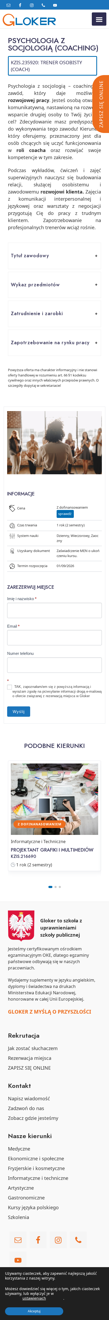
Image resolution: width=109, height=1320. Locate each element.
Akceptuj (34, 1311)
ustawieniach (34, 1298)
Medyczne (19, 1149)
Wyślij (19, 711)
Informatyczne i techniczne (38, 1178)
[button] (54, 256)
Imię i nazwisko (22, 598)
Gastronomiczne (26, 1197)
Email (13, 626)
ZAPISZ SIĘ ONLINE (29, 1068)
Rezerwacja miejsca (29, 1058)
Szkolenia (18, 1217)
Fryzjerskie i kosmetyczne (36, 1168)
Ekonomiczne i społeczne (36, 1158)
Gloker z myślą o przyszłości (49, 1011)
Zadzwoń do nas (26, 1108)
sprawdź (64, 513)
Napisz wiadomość (29, 1098)
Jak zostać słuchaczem (33, 1048)
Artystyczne (21, 1188)
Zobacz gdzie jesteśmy (33, 1118)
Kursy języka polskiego (33, 1207)
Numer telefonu (20, 653)
